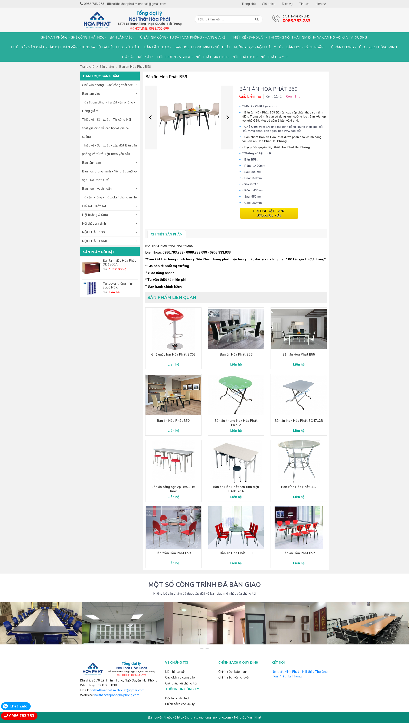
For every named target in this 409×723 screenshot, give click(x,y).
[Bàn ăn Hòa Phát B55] (299, 329)
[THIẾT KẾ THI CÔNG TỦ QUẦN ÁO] (204, 623)
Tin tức (304, 4)
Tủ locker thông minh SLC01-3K (118, 285)
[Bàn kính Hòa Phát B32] (299, 461)
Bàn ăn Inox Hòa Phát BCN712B (299, 421)
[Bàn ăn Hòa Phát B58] (236, 527)
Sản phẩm (106, 67)
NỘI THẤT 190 (243, 57)
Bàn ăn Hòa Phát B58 (236, 553)
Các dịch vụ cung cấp (180, 677)
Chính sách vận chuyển (234, 677)
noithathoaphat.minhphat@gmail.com (117, 690)
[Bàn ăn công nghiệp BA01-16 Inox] (173, 461)
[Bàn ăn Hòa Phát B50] (173, 395)
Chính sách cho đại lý (180, 704)
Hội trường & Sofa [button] (95, 215)
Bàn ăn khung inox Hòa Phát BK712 (236, 423)
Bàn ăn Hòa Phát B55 (298, 354)
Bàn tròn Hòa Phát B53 (173, 553)
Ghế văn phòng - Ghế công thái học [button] (107, 85)
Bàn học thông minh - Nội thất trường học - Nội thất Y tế (227, 47)
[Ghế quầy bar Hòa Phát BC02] (173, 329)
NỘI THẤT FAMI (273, 57)
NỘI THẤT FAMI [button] (94, 241)
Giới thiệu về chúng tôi (181, 683)
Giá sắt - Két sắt (137, 57)
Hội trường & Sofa (173, 57)
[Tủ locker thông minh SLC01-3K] (91, 288)
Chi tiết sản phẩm (167, 234)
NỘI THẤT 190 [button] (93, 232)
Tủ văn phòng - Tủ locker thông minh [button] (109, 197)
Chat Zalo (18, 706)
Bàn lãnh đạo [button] (91, 163)
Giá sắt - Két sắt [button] (94, 206)
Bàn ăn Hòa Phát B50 (173, 421)
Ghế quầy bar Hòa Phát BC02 (173, 354)
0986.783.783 (21, 715)
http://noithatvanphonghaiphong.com (204, 717)
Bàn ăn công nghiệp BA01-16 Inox (173, 489)
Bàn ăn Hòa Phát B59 (135, 67)
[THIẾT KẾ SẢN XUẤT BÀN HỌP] (368, 623)
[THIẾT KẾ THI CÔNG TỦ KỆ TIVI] (286, 623)
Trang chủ (248, 4)
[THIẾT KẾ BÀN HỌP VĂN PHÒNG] (41, 623)
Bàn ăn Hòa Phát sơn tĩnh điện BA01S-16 (236, 489)
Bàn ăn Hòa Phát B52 (298, 553)
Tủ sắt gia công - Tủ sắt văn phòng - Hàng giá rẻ (182, 37)
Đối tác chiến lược (177, 698)
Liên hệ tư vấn (175, 672)
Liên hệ (320, 4)
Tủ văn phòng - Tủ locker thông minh (363, 47)
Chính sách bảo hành (233, 672)
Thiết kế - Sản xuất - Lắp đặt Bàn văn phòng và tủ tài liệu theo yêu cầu (74, 47)
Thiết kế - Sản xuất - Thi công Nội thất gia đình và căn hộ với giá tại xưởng (299, 37)
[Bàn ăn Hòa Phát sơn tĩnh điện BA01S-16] (236, 461)
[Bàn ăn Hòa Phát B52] (299, 527)
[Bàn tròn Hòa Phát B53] (173, 527)
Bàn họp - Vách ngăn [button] (97, 188)
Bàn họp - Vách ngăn (305, 47)
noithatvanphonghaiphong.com (116, 695)
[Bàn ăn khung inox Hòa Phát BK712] (236, 395)
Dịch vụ (287, 4)
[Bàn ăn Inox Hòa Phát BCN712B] (299, 395)
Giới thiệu (268, 4)
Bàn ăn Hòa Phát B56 (236, 354)
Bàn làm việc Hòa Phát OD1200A (119, 262)
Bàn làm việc (121, 37)
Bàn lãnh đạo (156, 47)
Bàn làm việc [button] (91, 94)
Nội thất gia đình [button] (94, 223)
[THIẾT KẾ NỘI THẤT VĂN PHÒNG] (123, 623)
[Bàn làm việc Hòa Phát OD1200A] (91, 268)
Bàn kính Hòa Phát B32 (299, 487)
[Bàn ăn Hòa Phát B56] (236, 329)
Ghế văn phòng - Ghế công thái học (72, 37)
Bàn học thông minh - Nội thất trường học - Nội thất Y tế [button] (109, 175)
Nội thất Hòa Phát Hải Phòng (289, 147)
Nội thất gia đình (211, 57)
